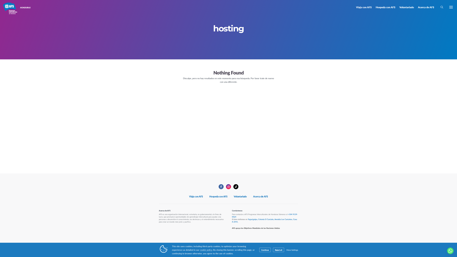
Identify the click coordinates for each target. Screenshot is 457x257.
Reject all (278, 250)
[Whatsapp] (450, 251)
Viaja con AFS (196, 196)
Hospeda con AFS (218, 196)
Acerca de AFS (260, 196)
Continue (265, 250)
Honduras (10, 8)
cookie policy (206, 249)
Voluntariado (240, 196)
